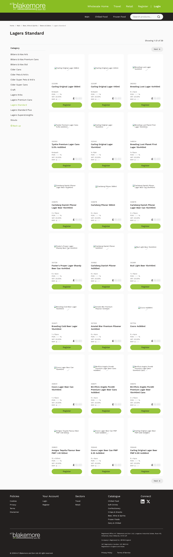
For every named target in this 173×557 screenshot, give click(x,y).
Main (87, 17)
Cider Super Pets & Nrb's (23, 79)
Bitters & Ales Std (19, 64)
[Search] (158, 17)
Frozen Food (119, 17)
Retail (129, 6)
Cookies (13, 501)
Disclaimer (14, 512)
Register (143, 6)
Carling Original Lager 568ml (66, 86)
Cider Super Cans (19, 85)
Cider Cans (16, 69)
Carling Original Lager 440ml (105, 86)
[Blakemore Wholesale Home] (27, 6)
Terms (12, 508)
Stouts (14, 120)
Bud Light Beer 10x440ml (142, 265)
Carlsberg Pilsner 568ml (103, 205)
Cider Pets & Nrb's (19, 74)
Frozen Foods (114, 519)
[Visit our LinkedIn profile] (143, 501)
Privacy (13, 505)
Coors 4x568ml (137, 326)
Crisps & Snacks (115, 512)
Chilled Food (101, 17)
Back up (17, 126)
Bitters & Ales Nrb (19, 54)
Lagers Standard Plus (21, 110)
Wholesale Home (98, 6)
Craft (13, 90)
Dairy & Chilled (114, 523)
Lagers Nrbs (16, 95)
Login (157, 6)
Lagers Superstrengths (22, 115)
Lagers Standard (27, 33)
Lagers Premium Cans (21, 100)
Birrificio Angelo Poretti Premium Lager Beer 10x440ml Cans (142, 390)
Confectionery (114, 508)
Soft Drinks (113, 505)
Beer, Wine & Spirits (116, 516)
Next (156, 49)
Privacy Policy (106, 553)
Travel (117, 6)
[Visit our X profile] (148, 501)
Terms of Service (123, 553)
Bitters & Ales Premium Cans (25, 59)
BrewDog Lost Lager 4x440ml (145, 86)
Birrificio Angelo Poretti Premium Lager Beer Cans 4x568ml (104, 390)
